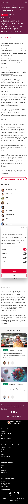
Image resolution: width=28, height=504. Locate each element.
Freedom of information (6, 486)
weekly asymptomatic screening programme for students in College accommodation (13, 72)
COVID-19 (11, 14)
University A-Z (4, 481)
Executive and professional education (10, 435)
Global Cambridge (5, 459)
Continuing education (6, 433)
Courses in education (6, 438)
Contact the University (5, 483)
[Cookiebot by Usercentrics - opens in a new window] (21, 227)
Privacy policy (15, 498)
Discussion (3, 470)
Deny (14, 275)
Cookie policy (22, 498)
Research (8, 6)
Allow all (14, 271)
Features (3, 467)
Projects (14, 6)
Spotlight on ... (4, 472)
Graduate (3, 431)
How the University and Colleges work (10, 444)
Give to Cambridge (5, 456)
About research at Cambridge (8, 475)
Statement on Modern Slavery (7, 487)
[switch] (25, 254)
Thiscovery (23, 49)
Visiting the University (6, 447)
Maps (2, 449)
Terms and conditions (5, 489)
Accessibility (3, 484)
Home (2, 6)
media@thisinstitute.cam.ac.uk (15, 496)
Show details (21, 267)
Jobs (2, 454)
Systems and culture (6, 17)
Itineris (16, 500)
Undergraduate (4, 428)
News (2, 451)
